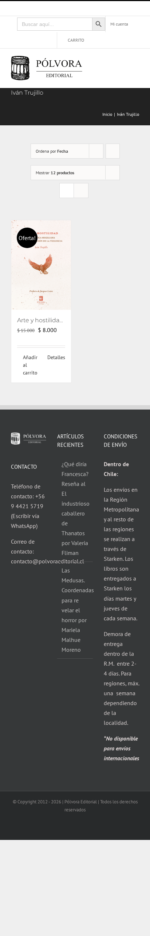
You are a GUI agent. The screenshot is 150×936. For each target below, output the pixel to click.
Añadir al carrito (30, 365)
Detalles (56, 357)
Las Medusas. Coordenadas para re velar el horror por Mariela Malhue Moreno (75, 610)
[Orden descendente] (113, 151)
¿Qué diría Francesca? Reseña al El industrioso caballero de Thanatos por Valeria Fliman (75, 508)
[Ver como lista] (81, 190)
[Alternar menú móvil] (136, 62)
